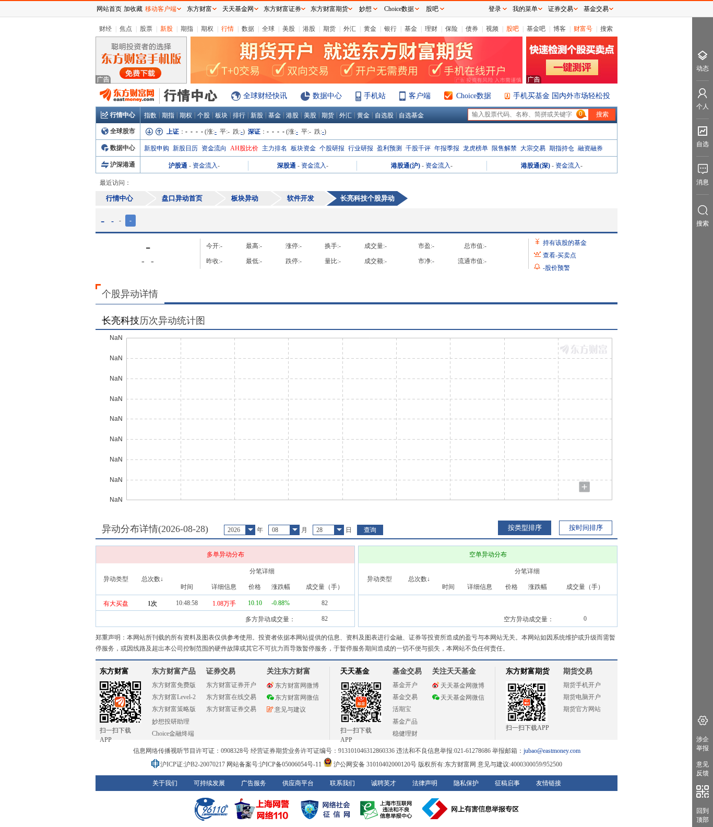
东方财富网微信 (297, 697)
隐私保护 (466, 783)
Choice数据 (473, 96)
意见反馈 (702, 769)
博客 (559, 28)
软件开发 (300, 198)
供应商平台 (298, 783)
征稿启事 (507, 783)
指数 (150, 115)
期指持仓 (561, 148)
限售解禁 (504, 148)
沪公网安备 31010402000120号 (375, 764)
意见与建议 (290, 709)
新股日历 (185, 148)
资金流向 (214, 148)
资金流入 (205, 165)
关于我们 (164, 783)
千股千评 (418, 148)
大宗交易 (532, 148)
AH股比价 (244, 148)
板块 (221, 115)
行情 (227, 28)
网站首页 (109, 9)
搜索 (606, 28)
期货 (329, 28)
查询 (370, 530)
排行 (239, 115)
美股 (288, 28)
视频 (492, 28)
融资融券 (590, 148)
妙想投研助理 (170, 721)
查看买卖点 (559, 255)
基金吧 (536, 28)
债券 (472, 28)
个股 (203, 115)
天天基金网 (238, 9)
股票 (146, 28)
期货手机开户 (582, 685)
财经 (105, 28)
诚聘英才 (383, 783)
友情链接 (548, 783)
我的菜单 (525, 9)
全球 (268, 28)
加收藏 (133, 9)
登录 (495, 9)
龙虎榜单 (475, 148)
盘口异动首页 (182, 198)
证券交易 (560, 9)
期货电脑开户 (582, 697)
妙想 (365, 9)
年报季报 (446, 148)
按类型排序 (525, 527)
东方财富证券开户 (231, 685)
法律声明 (424, 783)
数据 (248, 28)
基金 (411, 28)
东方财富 (114, 671)
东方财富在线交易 (231, 697)
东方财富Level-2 (174, 697)
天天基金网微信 (462, 697)
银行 (390, 28)
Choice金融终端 (173, 733)
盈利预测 (389, 148)
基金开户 (405, 685)
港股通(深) (535, 165)
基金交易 (405, 697)
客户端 (420, 96)
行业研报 (360, 148)
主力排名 (274, 148)
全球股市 (122, 131)
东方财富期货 (528, 671)
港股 (309, 28)
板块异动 (244, 198)
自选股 (384, 115)
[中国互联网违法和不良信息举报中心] (470, 808)
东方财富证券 (282, 9)
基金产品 (405, 721)
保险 (451, 28)
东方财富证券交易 (231, 709)
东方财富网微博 (297, 685)
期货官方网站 (582, 709)
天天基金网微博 (462, 685)
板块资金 (303, 148)
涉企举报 (702, 744)
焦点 (126, 28)
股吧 (512, 28)
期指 (187, 28)
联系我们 (342, 783)
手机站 (375, 96)
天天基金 (355, 671)
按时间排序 (586, 527)
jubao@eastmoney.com (552, 750)
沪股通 (178, 165)
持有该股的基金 (565, 242)
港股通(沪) (405, 165)
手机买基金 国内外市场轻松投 (561, 96)
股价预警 (556, 267)
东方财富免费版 (174, 685)
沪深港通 (122, 164)
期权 (207, 28)
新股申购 (156, 148)
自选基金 (411, 115)
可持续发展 (209, 783)
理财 (431, 28)
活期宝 (402, 709)
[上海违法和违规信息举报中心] (388, 808)
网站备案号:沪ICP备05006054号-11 (275, 764)
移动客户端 (160, 9)
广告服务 (253, 783)
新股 (166, 28)
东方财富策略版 (174, 709)
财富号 (583, 28)
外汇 (349, 28)
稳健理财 (405, 733)
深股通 (286, 165)
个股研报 (331, 148)
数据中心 (327, 96)
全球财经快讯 (265, 96)
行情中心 (122, 115)
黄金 (370, 28)
